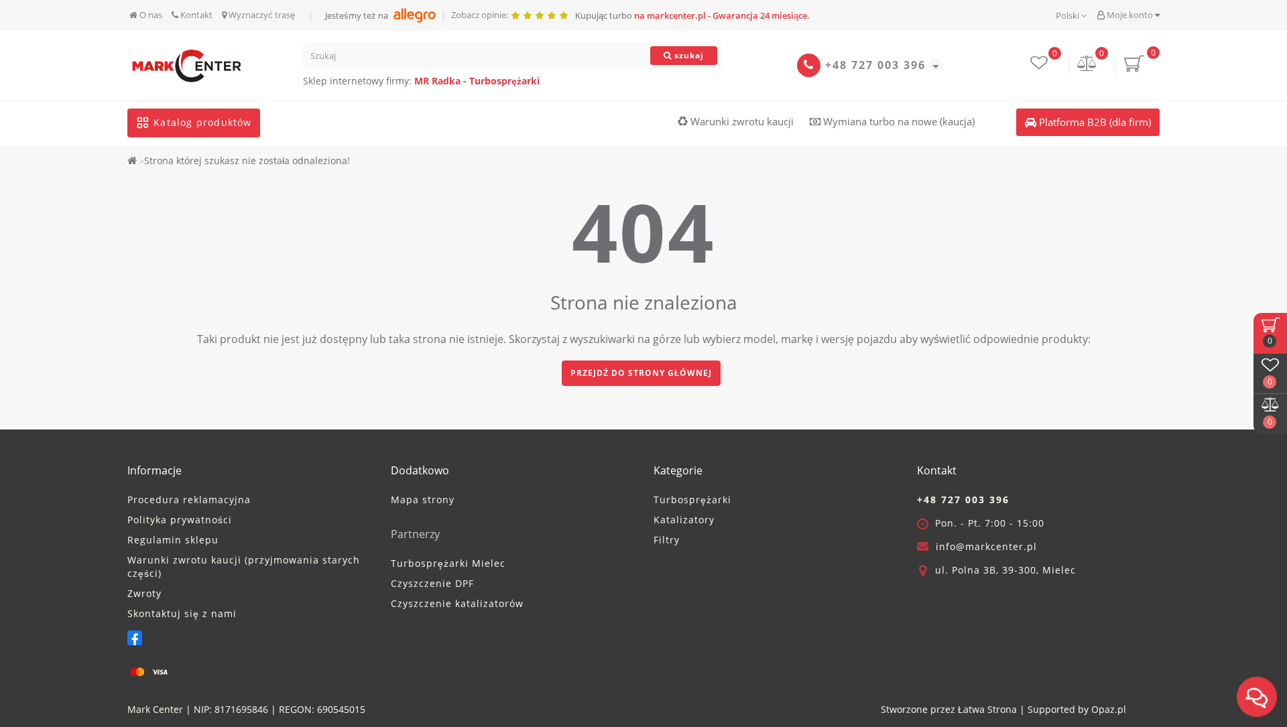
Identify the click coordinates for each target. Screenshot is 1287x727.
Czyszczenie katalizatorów (457, 603)
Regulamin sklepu (173, 539)
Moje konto (1130, 15)
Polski (1068, 15)
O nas (149, 15)
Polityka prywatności (179, 519)
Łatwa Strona (987, 709)
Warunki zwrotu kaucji (741, 121)
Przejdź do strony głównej (641, 373)
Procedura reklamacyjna (189, 499)
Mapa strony (422, 499)
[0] (1087, 65)
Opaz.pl (1108, 709)
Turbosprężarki (504, 80)
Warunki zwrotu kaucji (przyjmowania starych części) (243, 566)
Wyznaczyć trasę (261, 15)
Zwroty (144, 593)
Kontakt (195, 15)
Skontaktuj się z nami (182, 613)
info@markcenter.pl (986, 546)
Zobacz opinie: (480, 15)
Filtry (667, 539)
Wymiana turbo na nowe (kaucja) (897, 121)
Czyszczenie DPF (432, 583)
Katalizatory (684, 519)
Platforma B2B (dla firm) (1093, 122)
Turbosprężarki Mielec (448, 563)
